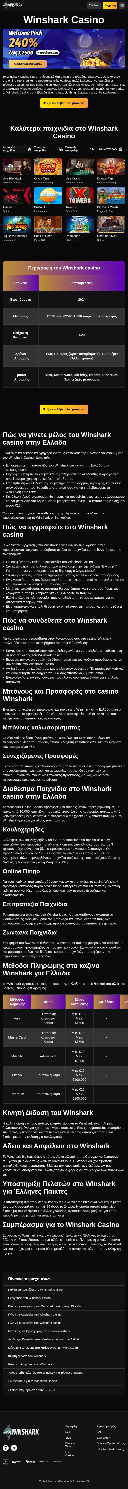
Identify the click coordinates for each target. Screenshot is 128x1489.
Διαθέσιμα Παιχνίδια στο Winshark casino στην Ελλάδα (44, 1339)
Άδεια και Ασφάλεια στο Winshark (30, 1364)
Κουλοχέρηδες (108, 149)
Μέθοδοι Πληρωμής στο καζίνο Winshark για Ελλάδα (43, 1347)
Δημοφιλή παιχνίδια (9, 149)
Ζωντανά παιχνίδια (40, 149)
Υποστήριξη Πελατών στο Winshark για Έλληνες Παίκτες (45, 1372)
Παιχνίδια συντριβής (71, 149)
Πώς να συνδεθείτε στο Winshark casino (35, 1323)
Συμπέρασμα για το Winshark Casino (32, 1381)
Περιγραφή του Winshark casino (29, 1298)
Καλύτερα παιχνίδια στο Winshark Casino (35, 1289)
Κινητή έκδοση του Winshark (27, 1356)
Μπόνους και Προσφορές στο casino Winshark (39, 1331)
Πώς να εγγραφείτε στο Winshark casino (35, 1314)
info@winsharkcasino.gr (111, 1449)
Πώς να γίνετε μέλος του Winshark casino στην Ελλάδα (44, 1306)
